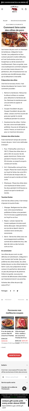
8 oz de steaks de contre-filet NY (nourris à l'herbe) (7, 333)
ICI (21, 282)
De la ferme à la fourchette (18, 20)
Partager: (4, 291)
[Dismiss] (26, 400)
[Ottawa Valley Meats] (14, 9)
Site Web (14, 397)
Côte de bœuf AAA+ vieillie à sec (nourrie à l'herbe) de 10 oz (21, 335)
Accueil (5, 20)
